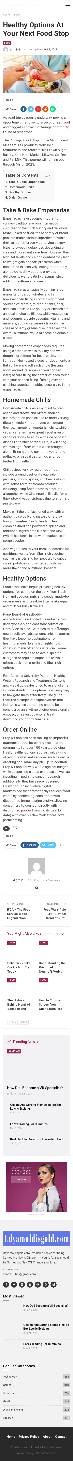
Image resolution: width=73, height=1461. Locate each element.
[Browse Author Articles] (36, 866)
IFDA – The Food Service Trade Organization (18, 914)
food (66, 122)
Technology (10, 1376)
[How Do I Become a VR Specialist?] (36, 1066)
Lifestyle (8, 1417)
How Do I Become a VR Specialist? (35, 1088)
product (27, 810)
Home (11, 1436)
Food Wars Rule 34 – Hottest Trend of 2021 (54, 914)
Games (7, 1384)
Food (7, 43)
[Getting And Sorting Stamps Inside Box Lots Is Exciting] (12, 1329)
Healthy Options (20, 192)
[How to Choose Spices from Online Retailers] (52, 987)
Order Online (18, 197)
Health (7, 1401)
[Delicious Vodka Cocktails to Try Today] (20, 950)
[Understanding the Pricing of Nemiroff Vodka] (52, 950)
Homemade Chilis (21, 187)
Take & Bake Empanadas (27, 182)
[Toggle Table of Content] (45, 175)
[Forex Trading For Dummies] (12, 1349)
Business (14, 1051)
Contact (61, 1436)
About (47, 1436)
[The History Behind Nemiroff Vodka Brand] (20, 987)
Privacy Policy (29, 1436)
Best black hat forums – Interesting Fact (36, 1139)
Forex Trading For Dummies (29, 1124)
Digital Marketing (13, 1409)
